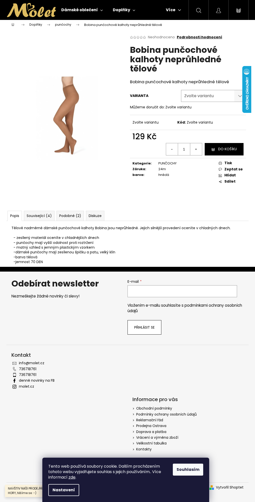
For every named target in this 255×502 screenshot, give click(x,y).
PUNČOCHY (167, 163)
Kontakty (144, 449)
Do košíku (227, 148)
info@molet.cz (31, 362)
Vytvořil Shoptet (230, 487)
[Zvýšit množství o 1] (196, 149)
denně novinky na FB (37, 380)
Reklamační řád (149, 420)
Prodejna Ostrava (151, 425)
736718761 (27, 368)
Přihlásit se (144, 327)
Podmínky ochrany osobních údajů (166, 414)
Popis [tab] (14, 215)
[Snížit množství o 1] (172, 149)
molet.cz (26, 386)
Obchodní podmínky (154, 408)
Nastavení (64, 490)
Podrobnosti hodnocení (199, 37)
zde (71, 477)
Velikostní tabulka (151, 443)
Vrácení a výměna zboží (157, 437)
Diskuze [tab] (95, 215)
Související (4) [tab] (39, 215)
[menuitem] (82, 10)
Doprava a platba (151, 431)
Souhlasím (188, 469)
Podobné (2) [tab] (70, 215)
